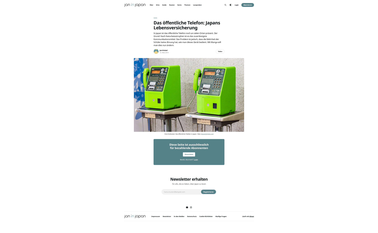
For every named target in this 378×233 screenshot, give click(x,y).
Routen (172, 5)
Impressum (155, 216)
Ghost (252, 216)
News (155, 18)
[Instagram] (191, 207)
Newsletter (167, 216)
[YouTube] (187, 207)
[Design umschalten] (230, 4)
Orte (157, 5)
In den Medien (179, 216)
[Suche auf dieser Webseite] (225, 4)
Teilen (220, 51)
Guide (164, 5)
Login (237, 5)
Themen (187, 5)
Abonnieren (247, 5)
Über (151, 5)
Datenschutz (192, 216)
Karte (179, 5)
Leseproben (197, 5)
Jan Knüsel (164, 50)
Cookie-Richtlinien (206, 216)
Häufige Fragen (221, 216)
